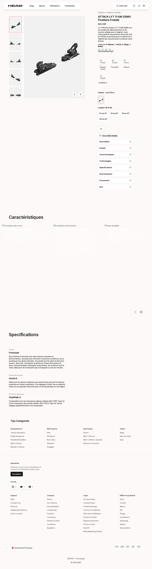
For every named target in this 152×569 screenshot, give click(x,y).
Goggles (50, 447)
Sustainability (53, 506)
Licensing (51, 517)
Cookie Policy (89, 503)
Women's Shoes (17, 447)
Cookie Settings (90, 506)
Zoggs (122, 513)
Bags (122, 433)
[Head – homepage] (15, 6)
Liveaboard (125, 517)
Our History (52, 503)
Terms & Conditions (91, 510)
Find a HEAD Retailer (109, 136)
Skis (48, 433)
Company (50, 495)
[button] (32, 5)
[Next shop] (141, 312)
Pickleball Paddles (18, 440)
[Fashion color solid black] (101, 100)
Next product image (80, 94)
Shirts (85, 433)
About (49, 499)
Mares (122, 506)
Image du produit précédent (75, 94)
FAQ (12, 499)
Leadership (52, 510)
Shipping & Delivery (19, 510)
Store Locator (17, 513)
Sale (122, 440)
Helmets (50, 443)
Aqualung (124, 521)
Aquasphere (125, 528)
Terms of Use (89, 524)
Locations (51, 524)
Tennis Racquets (18, 433)
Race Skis (51, 440)
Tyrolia (123, 503)
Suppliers (51, 528)
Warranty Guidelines (92, 513)
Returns (14, 506)
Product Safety (90, 517)
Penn (122, 499)
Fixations (101, 12)
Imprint (86, 528)
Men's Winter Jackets (92, 440)
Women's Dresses (91, 443)
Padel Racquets (17, 436)
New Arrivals (125, 436)
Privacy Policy (89, 499)
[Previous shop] (135, 312)
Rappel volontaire (90, 521)
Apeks (122, 524)
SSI (121, 510)
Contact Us (15, 503)
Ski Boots (51, 436)
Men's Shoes (16, 443)
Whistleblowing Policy (92, 531)
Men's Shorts (89, 436)
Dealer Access (53, 521)
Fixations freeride (114, 12)
